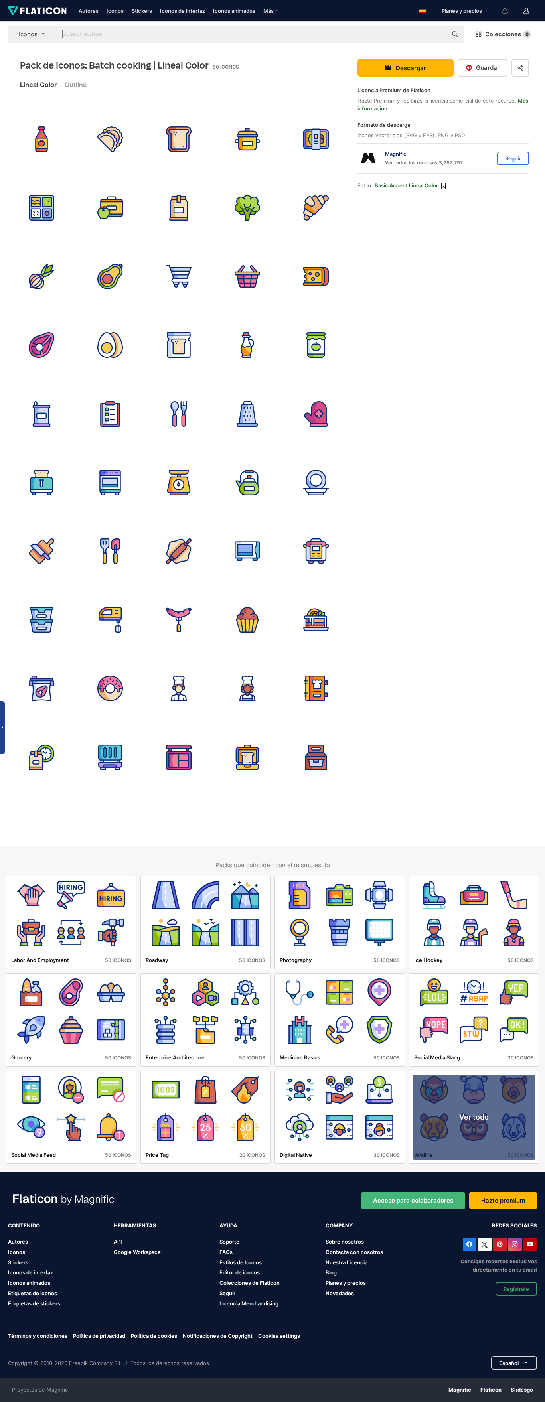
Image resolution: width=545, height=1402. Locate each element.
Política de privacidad (99, 1336)
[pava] (247, 482)
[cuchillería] (178, 414)
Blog (331, 1272)
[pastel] (316, 620)
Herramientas (135, 1225)
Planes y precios (462, 11)
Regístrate (516, 1289)
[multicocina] (316, 551)
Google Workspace (137, 1252)
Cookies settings (279, 1336)
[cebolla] (41, 277)
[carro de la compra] (178, 277)
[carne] (41, 345)
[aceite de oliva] (247, 345)
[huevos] (110, 345)
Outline (76, 85)
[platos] (316, 482)
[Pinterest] (500, 1244)
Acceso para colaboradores (413, 1200)
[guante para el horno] (316, 414)
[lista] (110, 414)
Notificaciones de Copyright (218, 1336)
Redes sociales (514, 1225)
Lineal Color (38, 85)
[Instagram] (515, 1244)
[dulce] (110, 689)
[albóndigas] (110, 139)
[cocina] (110, 482)
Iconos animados (234, 11)
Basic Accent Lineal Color (406, 185)
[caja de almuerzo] (316, 139)
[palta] (110, 277)
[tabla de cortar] (41, 551)
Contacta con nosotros (354, 1252)
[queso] (316, 277)
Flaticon (491, 1389)
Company (339, 1225)
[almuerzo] (41, 757)
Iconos (115, 11)
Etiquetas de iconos (32, 1293)
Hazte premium (503, 1200)
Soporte (229, 1241)
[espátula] (110, 551)
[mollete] (247, 620)
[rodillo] (178, 551)
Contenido (24, 1225)
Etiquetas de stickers (34, 1303)
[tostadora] (41, 482)
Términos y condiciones (37, 1336)
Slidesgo (522, 1389)
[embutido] (178, 620)
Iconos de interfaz (182, 11)
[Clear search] (437, 34)
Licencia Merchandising (248, 1303)
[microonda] (247, 551)
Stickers (142, 11)
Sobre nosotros (345, 1241)
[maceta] (247, 139)
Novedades (340, 1293)
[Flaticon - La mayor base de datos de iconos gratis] (37, 10)
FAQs (226, 1252)
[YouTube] (530, 1244)
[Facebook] (469, 1244)
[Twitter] (485, 1244)
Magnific (459, 1389)
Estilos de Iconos (240, 1262)
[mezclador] (110, 620)
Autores (89, 11)
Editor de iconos (239, 1272)
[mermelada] (316, 345)
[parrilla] (110, 757)
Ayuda (228, 1225)
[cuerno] (316, 208)
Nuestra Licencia (346, 1262)
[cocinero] (178, 689)
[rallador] (247, 414)
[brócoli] (247, 208)
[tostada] (178, 139)
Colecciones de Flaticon (249, 1283)
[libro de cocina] (316, 689)
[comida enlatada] (41, 414)
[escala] (178, 482)
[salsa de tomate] (41, 139)
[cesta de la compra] (247, 277)
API (118, 1241)
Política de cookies (154, 1336)
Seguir (227, 1293)
